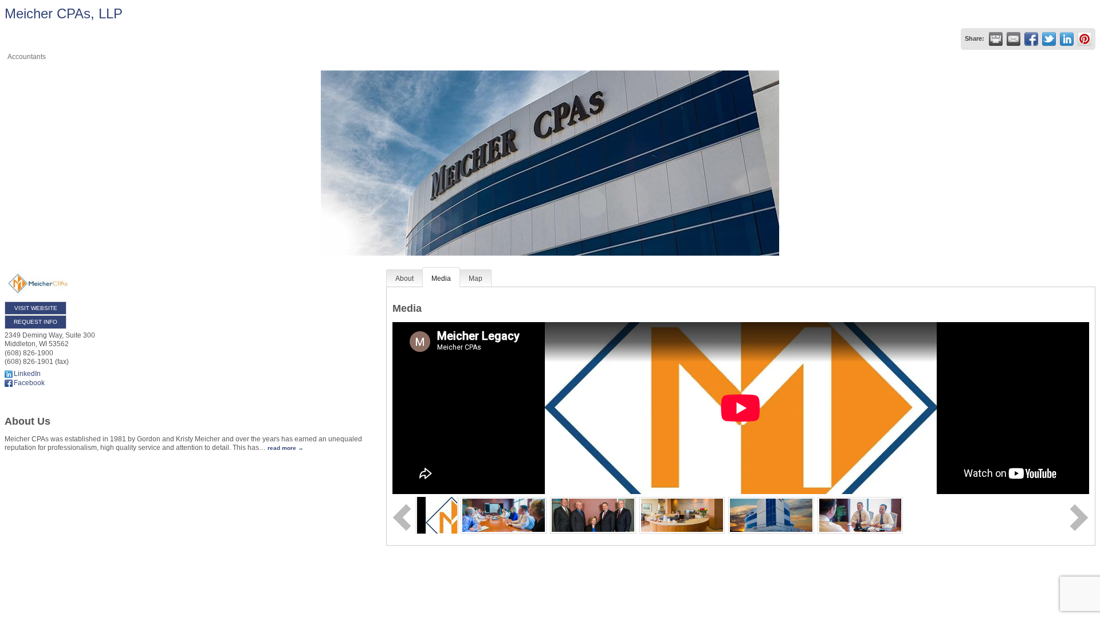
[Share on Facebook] (1031, 39)
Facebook (29, 383)
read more (282, 448)
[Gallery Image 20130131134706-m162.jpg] (682, 515)
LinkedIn (27, 374)
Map (475, 279)
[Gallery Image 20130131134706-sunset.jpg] (771, 515)
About (404, 279)
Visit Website (35, 308)
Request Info (35, 322)
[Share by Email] (1013, 39)
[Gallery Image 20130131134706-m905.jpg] (860, 515)
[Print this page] (996, 39)
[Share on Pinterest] (1084, 39)
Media (441, 279)
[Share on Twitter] (1049, 39)
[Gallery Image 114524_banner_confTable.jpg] (504, 515)
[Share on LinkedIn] (1067, 39)
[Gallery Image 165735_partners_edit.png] (593, 515)
